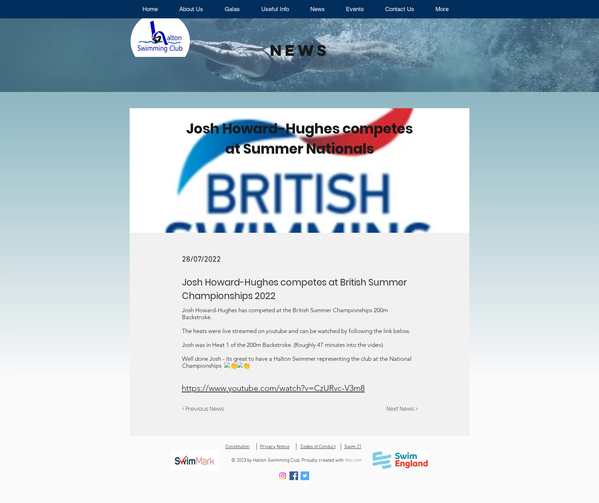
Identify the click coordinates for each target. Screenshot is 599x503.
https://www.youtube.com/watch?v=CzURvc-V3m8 (273, 388)
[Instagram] (282, 475)
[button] (232, 9)
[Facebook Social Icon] (293, 475)
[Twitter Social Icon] (305, 475)
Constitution (237, 447)
